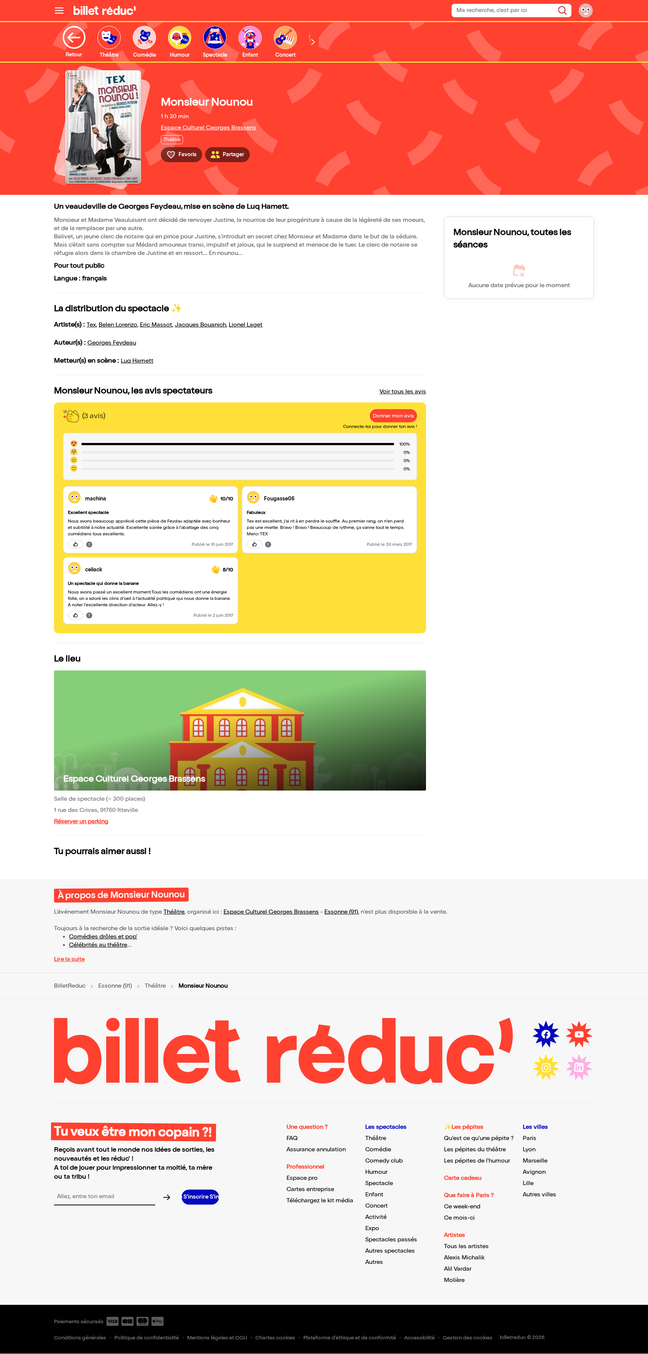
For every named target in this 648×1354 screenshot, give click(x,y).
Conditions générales (80, 1337)
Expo (372, 1228)
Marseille (535, 1160)
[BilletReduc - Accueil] (105, 10)
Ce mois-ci (459, 1217)
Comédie (378, 1149)
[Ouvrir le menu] (62, 10)
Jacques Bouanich (200, 324)
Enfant (374, 1194)
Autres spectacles (390, 1251)
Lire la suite (69, 959)
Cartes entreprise (310, 1189)
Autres (374, 1262)
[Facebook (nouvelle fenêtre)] (546, 1035)
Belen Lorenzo (118, 324)
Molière (454, 1280)
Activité (376, 1217)
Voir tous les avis (403, 391)
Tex (91, 324)
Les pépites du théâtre (475, 1149)
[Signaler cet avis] (89, 544)
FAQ (292, 1138)
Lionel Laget (245, 324)
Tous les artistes (466, 1246)
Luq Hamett (137, 360)
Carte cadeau (463, 1178)
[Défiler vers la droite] (313, 41)
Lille (528, 1183)
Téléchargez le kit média (319, 1200)
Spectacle (379, 1183)
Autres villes (539, 1194)
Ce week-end (462, 1206)
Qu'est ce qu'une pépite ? (479, 1138)
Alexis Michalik (464, 1257)
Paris (529, 1138)
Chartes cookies (275, 1337)
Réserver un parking (81, 821)
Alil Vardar (457, 1269)
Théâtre (174, 912)
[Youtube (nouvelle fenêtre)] (579, 1035)
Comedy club (384, 1160)
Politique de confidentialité (146, 1337)
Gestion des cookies (467, 1337)
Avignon (534, 1172)
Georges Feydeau (111, 342)
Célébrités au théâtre (98, 945)
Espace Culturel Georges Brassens (208, 127)
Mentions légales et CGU (217, 1337)
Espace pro (302, 1178)
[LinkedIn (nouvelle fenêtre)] (579, 1068)
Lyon (529, 1149)
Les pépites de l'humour (477, 1160)
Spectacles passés (391, 1239)
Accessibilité (419, 1337)
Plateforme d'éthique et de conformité (349, 1337)
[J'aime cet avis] (75, 544)
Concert (376, 1205)
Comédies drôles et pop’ (103, 936)
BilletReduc (70, 986)
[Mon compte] (586, 10)
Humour (376, 1172)
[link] (144, 498)
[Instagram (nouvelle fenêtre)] (546, 1068)
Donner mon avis (393, 416)
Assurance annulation (316, 1149)
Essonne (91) (341, 912)
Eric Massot (156, 324)
